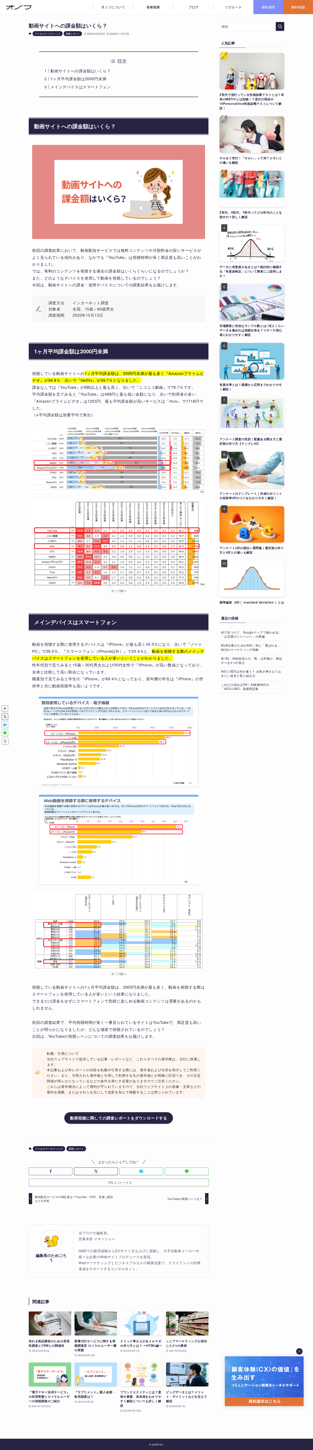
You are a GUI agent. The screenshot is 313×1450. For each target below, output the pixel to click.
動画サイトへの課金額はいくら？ (80, 70)
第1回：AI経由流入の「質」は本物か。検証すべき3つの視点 (251, 660)
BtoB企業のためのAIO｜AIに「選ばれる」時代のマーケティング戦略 (250, 647)
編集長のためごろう (51, 1257)
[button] (50, 1171)
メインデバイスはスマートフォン (80, 86)
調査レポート (73, 33)
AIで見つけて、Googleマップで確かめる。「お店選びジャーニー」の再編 (251, 634)
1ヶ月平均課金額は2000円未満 (78, 78)
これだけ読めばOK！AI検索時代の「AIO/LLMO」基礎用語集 (245, 686)
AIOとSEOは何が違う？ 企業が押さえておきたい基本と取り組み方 (251, 673)
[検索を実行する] (280, 26)
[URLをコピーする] (5, 741)
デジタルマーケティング (47, 33)
